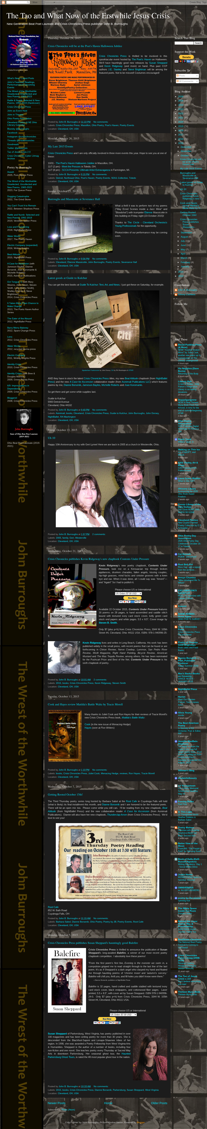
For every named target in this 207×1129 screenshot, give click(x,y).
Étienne (148, 212)
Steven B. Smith (108, 622)
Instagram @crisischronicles (21, 136)
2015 (58, 683)
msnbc (181, 715)
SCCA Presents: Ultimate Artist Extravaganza (86, 170)
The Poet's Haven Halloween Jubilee (75, 163)
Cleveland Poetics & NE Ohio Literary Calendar (22, 123)
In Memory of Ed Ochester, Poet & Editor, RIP (189, 731)
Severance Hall (129, 262)
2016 (181, 139)
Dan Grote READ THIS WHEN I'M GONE (189, 511)
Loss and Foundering (18, 227)
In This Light (185, 812)
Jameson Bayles (91, 385)
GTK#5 (131, 370)
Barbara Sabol (63, 922)
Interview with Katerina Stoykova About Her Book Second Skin (188, 833)
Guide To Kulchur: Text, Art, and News (100, 284)
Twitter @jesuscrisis (17, 148)
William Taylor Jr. (186, 442)
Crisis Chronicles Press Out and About (189, 633)
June (183, 245)
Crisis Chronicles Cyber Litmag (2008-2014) (189, 958)
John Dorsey (152, 413)
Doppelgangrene (187, 400)
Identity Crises (14, 373)
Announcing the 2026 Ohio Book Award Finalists (188, 494)
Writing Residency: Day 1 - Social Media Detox (190, 865)
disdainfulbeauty (187, 778)
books (69, 413)
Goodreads (13, 144)
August (185, 237)
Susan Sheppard (158, 63)
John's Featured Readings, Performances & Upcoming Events (21, 85)
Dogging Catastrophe (18, 196)
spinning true (184, 900)
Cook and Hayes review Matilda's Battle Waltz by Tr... (191, 205)
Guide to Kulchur (118, 413)
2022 (181, 113)
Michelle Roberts (110, 385)
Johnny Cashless (186, 294)
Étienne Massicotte (77, 262)
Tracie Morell (148, 773)
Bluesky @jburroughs (18, 129)
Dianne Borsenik (72, 385)
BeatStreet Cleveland (189, 939)
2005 (58, 538)
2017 (181, 134)
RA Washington (68, 417)
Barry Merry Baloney (17, 328)
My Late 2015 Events (60, 146)
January (185, 266)
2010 (181, 276)
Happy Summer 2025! (188, 666)
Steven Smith (119, 683)
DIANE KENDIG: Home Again (186, 615)
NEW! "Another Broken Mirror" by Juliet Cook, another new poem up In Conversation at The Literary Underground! (189, 355)
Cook (87, 724)
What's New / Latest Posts (20, 78)
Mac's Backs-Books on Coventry (189, 674)
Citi (112, 370)
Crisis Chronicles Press (113, 56)
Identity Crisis (14, 364)
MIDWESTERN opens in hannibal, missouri (189, 878)
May (183, 249)
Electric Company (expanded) (22, 245)
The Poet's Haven (141, 59)
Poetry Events (127, 125)
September (187, 232)
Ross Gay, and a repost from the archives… (189, 568)
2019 (181, 126)
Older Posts (159, 1103)
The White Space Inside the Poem (187, 909)
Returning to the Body (188, 373)
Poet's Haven (112, 125)
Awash (10, 172)
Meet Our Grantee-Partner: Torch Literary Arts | (188, 702)
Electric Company (16, 355)
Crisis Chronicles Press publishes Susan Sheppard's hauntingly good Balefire (93, 943)
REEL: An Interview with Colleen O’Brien (189, 597)
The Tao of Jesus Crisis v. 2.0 (187, 977)
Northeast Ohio (72, 178)
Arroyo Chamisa (187, 577)
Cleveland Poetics (188, 520)
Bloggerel (12, 398)
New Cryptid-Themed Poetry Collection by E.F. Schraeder (190, 525)
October (185, 155)
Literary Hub (185, 381)
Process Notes (185, 913)
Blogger (141, 1122)
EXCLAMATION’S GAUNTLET (187, 591)
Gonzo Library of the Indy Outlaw (189, 505)
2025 (181, 101)
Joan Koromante (133, 385)
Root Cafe (131, 801)
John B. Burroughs (187, 290)
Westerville (80, 538)
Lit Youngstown (187, 785)
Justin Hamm (185, 874)
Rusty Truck (184, 439)
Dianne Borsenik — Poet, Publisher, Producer (188, 660)
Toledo (132, 178)
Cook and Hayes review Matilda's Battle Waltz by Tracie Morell (85, 704)
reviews (123, 773)
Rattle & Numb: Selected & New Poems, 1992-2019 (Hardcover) (23, 101)
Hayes (88, 727)
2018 (181, 130)
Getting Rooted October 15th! (65, 794)
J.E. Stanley (114, 69)
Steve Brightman (137, 69)
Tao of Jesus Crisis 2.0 (19, 152)
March (184, 258)
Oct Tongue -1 (14, 282)
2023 (181, 109)
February (186, 262)
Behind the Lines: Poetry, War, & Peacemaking (188, 924)
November (186, 151)
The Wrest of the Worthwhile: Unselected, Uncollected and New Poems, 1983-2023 (22, 94)
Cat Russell (184, 554)
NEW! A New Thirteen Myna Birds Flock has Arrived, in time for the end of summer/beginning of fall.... (190, 407)
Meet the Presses (71, 166)
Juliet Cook (94, 773)
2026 (181, 96)
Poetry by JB (109, 922)
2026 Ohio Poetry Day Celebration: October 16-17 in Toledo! (189, 543)
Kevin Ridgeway (113, 66)
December (186, 147)
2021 (181, 118)
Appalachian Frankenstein (90, 370)
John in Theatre (15, 114)
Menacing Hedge (109, 773)
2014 (181, 272)
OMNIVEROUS (185, 887)
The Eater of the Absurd (19, 318)
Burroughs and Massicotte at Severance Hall (74, 199)
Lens (9, 337)
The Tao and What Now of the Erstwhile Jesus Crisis (88, 15)
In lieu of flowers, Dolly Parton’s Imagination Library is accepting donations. (188, 388)
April (183, 254)
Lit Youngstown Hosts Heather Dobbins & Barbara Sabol (188, 817)
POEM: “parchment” (187, 557)
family (65, 538)
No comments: (101, 122)
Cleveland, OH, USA (68, 129)
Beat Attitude (13, 254)
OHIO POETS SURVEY (189, 619)
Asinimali (60, 413)
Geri (72, 538)
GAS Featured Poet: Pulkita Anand (187, 469)
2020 (181, 122)
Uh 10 (51, 438)
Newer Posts (56, 1103)
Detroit (59, 178)
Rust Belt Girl (185, 564)
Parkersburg (119, 1090)
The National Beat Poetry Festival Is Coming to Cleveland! (190, 945)
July (183, 241)
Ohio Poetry (98, 125)
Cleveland (61, 262)
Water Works (13, 236)
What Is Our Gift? (186, 481)
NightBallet (53, 417)
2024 (181, 105)
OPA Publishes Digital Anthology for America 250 (188, 429)
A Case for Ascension (81, 382)
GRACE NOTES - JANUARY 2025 (186, 680)
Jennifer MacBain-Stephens (188, 742)
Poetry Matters (186, 827)
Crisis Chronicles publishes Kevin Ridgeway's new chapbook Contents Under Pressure (98, 559)
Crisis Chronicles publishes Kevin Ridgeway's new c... (191, 196)
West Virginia (152, 1090)
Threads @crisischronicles (20, 140)
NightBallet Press (187, 689)
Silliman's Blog (186, 770)
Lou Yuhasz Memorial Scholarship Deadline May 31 (188, 791)
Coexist (182, 606)
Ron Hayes (134, 773)
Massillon (85, 125)
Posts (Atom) (68, 1109)
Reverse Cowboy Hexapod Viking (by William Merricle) (187, 966)
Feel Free (182, 804)
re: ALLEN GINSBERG (188, 890)
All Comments (186, 81)
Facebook (12, 133)
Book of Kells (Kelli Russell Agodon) (188, 860)
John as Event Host (17, 111)
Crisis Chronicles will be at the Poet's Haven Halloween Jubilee (85, 46)
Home (108, 1103)
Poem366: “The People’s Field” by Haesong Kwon (189, 850)
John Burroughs (96, 262)
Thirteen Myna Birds (189, 992)
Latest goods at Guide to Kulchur (67, 278)
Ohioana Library (187, 489)
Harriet (181, 697)
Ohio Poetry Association (19, 118)
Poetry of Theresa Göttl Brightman (188, 643)
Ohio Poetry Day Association (187, 537)
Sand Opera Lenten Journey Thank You (187, 930)
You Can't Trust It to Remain (21, 205)
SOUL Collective (119, 178)
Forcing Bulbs (186, 801)
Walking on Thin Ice (189, 449)
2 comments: (99, 534)
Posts (182, 75)
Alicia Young (185, 712)
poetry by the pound (189, 898)
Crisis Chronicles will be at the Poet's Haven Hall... (190, 162)
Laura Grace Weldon (189, 478)
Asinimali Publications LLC (136, 382)
